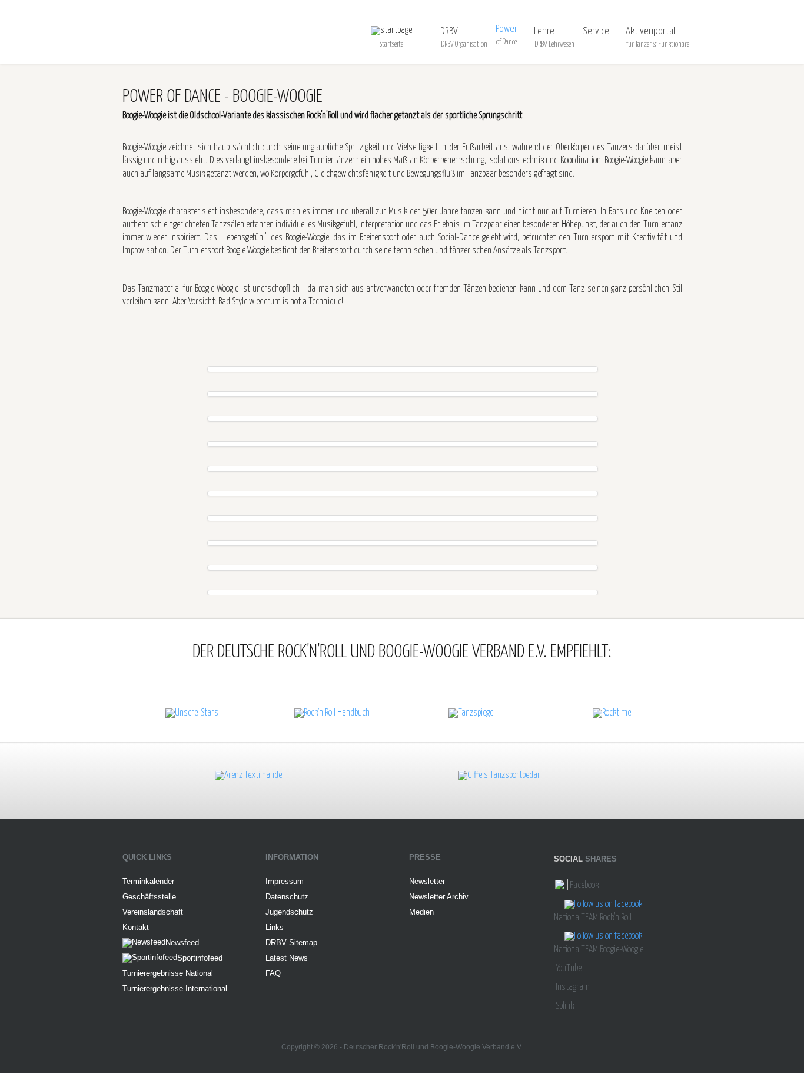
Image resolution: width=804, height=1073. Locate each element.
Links (274, 927)
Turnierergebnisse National (167, 973)
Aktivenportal (650, 32)
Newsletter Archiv (439, 896)
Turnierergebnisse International (174, 988)
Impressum (284, 881)
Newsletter (427, 881)
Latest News (286, 957)
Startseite (391, 44)
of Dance (506, 42)
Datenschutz (286, 896)
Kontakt (135, 927)
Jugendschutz (289, 912)
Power (506, 29)
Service (596, 32)
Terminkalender (148, 881)
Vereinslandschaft (152, 912)
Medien (421, 912)
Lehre (544, 32)
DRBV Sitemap (291, 942)
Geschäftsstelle (149, 896)
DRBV (449, 32)
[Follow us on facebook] (603, 904)
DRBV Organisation (464, 44)
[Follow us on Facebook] (561, 885)
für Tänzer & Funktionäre (657, 44)
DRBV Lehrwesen (554, 44)
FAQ (273, 973)
